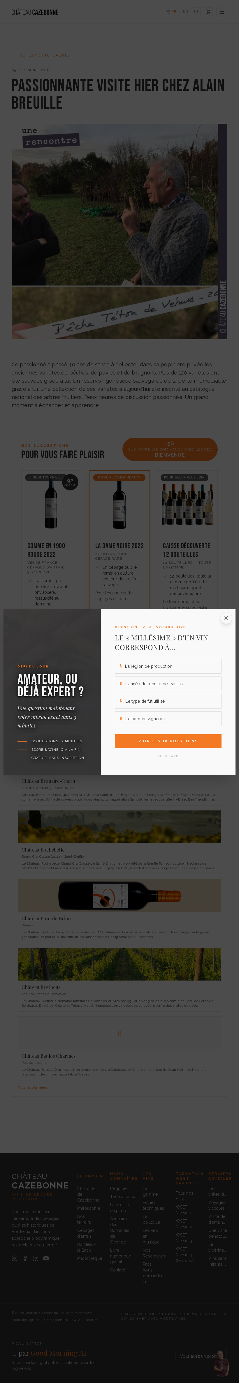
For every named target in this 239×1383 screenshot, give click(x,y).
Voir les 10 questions (168, 741)
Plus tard (168, 756)
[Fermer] (226, 618)
